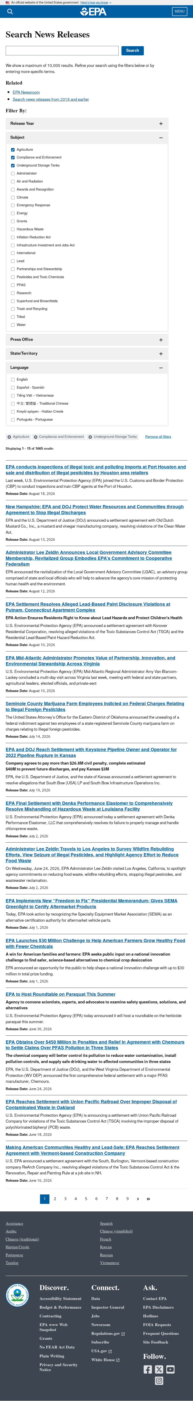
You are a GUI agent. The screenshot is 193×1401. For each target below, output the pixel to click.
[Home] (93, 11)
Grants (46, 1338)
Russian (106, 1255)
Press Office (21, 339)
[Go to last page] (148, 1199)
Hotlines (150, 1316)
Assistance (14, 1223)
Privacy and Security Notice (59, 1367)
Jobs (95, 1316)
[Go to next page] (138, 1199)
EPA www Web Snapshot (54, 1327)
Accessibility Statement (60, 1298)
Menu (180, 11)
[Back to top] (180, 1388)
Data (95, 1298)
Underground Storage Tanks (115, 437)
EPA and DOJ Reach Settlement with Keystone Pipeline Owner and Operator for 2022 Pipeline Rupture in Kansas (91, 752)
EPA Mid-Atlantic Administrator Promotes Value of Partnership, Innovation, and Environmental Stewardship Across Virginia (90, 661)
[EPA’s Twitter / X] (159, 1369)
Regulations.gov (105, 1333)
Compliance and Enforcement (61, 437)
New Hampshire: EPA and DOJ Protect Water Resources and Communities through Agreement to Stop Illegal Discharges (95, 509)
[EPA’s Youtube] (170, 1369)
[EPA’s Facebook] (148, 1369)
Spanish (106, 1223)
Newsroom (100, 1324)
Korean (106, 1247)
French (105, 1239)
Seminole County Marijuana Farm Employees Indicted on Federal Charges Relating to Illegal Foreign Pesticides (95, 706)
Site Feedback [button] (155, 1342)
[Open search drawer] (10, 11)
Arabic (11, 1231)
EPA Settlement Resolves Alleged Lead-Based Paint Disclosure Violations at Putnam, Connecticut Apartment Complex (88, 607)
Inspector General (107, 1307)
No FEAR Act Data (57, 1347)
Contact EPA (155, 1298)
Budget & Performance (60, 1307)
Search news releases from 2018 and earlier (51, 99)
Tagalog (12, 1263)
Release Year (22, 123)
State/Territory (23, 353)
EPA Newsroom (26, 92)
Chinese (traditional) (22, 1239)
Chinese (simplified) (116, 1231)
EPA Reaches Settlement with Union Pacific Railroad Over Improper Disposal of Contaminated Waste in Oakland (91, 1104)
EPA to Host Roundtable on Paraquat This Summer (60, 994)
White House (103, 1359)
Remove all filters (158, 437)
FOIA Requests (157, 1324)
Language (19, 367)
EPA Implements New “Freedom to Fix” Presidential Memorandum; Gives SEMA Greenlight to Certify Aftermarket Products (91, 904)
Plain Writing (52, 1356)
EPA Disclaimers (158, 1307)
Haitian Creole (17, 1247)
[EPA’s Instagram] (159, 1380)
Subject (17, 137)
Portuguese (14, 1255)
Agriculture (20, 437)
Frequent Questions (161, 1333)
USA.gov (99, 1350)
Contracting (50, 1316)
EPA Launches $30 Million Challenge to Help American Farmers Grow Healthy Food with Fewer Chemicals (95, 943)
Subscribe (100, 1342)
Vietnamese (109, 1263)
